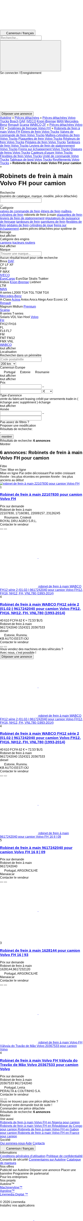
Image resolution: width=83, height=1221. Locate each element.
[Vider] (1, 205)
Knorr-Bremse (46, 121)
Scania (24, 124)
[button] (41, 93)
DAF (22, 121)
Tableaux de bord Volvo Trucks (31, 159)
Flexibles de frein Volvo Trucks (21, 156)
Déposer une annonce (17, 656)
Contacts (39, 1143)
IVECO (31, 121)
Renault (13, 124)
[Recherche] (30, 55)
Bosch (14, 121)
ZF (44, 124)
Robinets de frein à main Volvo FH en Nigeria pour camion (40, 1122)
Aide (28, 1143)
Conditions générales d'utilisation (23, 1156)
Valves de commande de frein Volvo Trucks (37, 133)
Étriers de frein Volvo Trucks (40, 131)
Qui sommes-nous (12, 1143)
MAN (60, 121)
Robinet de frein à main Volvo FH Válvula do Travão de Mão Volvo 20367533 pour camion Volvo (39, 1064)
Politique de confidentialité (64, 1156)
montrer (7, 436)
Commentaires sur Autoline (47, 1159)
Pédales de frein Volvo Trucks (45, 142)
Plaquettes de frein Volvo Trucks (40, 138)
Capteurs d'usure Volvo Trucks (52, 152)
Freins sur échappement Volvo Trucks (44, 149)
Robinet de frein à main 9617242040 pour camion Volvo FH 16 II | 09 (36, 850)
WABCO (36, 124)
